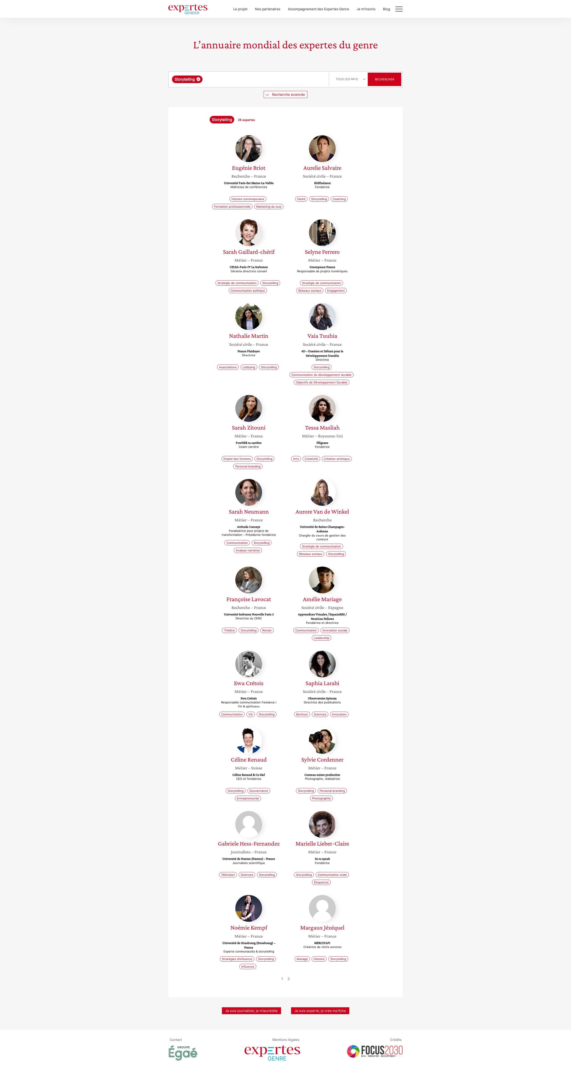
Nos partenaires (267, 9)
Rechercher (384, 79)
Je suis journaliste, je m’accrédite (251, 1011)
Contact (176, 1040)
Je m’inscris (366, 9)
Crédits (396, 1040)
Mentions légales (285, 1040)
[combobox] (249, 79)
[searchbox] (248, 79)
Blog (386, 9)
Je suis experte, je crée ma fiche (320, 1011)
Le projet (240, 9)
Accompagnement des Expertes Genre (318, 9)
